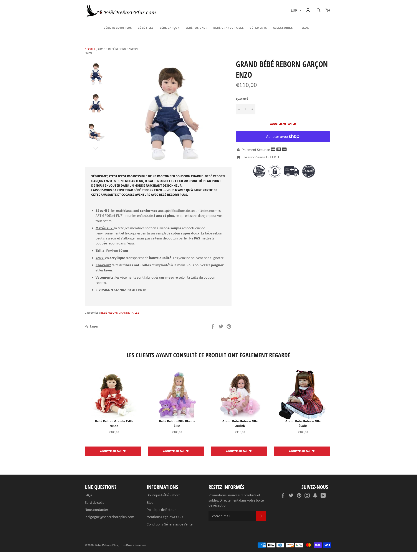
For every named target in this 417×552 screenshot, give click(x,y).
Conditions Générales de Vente (169, 524)
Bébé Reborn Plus (118, 28)
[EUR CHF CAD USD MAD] (296, 10)
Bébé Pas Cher (196, 28)
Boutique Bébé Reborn (163, 495)
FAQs (88, 495)
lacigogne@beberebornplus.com (109, 516)
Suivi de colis (94, 502)
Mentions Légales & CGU (165, 516)
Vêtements (258, 28)
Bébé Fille (146, 28)
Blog (305, 28)
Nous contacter (96, 509)
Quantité (242, 98)
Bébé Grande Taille (228, 28)
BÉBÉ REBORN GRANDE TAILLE (119, 312)
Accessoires (283, 28)
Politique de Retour (161, 509)
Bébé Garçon (169, 28)
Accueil (90, 49)
